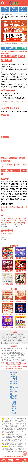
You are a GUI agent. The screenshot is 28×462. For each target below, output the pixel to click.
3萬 (3, 337)
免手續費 (23, 337)
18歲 (7, 334)
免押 (11, 340)
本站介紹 (14, 377)
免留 (20, 343)
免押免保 (23, 334)
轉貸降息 (10, 164)
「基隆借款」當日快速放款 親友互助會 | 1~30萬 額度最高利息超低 (7, 221)
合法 (21, 340)
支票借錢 (23, 10)
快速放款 (14, 337)
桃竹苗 (14, 404)
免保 (14, 340)
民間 (19, 334)
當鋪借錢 (5, 10)
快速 (10, 337)
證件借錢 (23, 8)
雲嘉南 (14, 408)
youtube (14, 398)
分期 (18, 340)
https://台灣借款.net (8, 101)
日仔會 (12, 343)
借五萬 (17, 164)
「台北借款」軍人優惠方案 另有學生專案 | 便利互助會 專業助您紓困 (7, 233)
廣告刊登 (14, 381)
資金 (10, 334)
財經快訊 (14, 372)
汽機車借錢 (14, 10)
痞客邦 (14, 396)
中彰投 (14, 406)
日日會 (7, 343)
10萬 (6, 337)
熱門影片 (14, 375)
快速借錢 (14, 8)
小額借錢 (5, 8)
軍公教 (3, 343)
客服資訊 (14, 383)
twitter (14, 394)
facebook (15, 387)
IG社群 (14, 391)
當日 (18, 337)
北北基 (14, 402)
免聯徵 (4, 340)
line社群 (15, 389)
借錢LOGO (14, 3)
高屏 (13, 411)
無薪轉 (16, 343)
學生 (24, 340)
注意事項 (14, 379)
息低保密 (14, 334)
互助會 (3, 164)
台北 (3, 334)
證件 (8, 340)
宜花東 (14, 413)
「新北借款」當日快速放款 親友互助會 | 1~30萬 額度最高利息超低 (20, 221)
